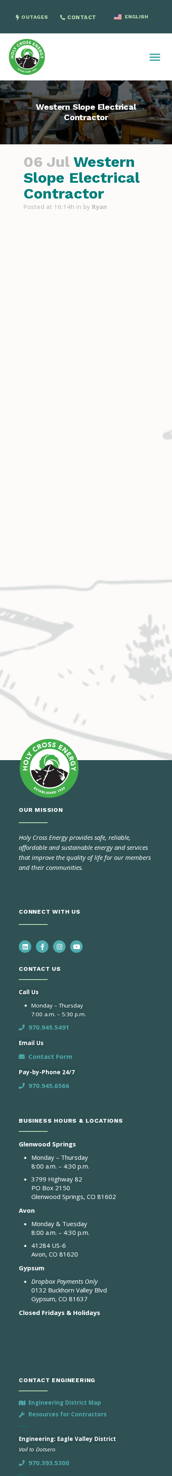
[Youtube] (76, 946)
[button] (155, 56)
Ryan (99, 206)
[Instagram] (59, 946)
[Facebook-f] (42, 946)
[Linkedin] (25, 946)
